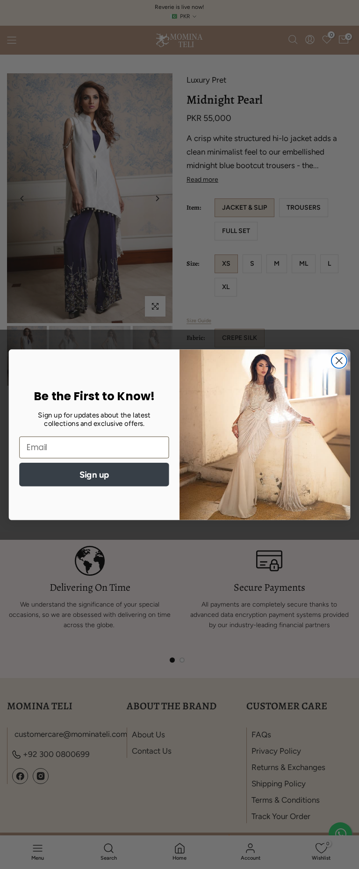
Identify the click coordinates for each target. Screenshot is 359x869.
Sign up (94, 474)
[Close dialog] (339, 360)
